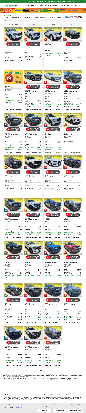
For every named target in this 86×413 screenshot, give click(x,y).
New (26, 5)
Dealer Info (70, 5)
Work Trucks (31, 5)
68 (37, 370)
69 (41, 370)
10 (31, 370)
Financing (49, 5)
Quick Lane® (63, 5)
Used (36, 5)
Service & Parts (55, 5)
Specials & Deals (42, 5)
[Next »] (44, 370)
